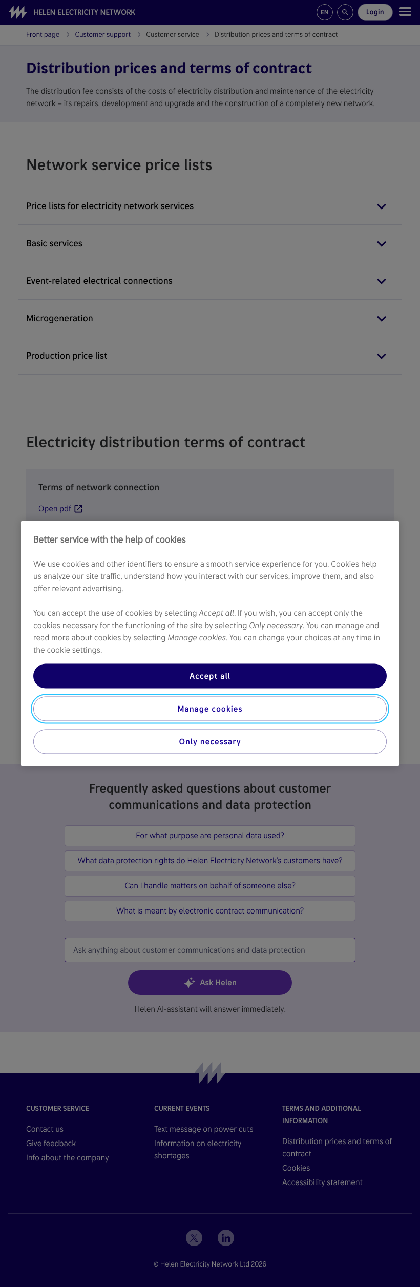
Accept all (210, 676)
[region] (210, 643)
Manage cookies (209, 709)
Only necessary (210, 741)
